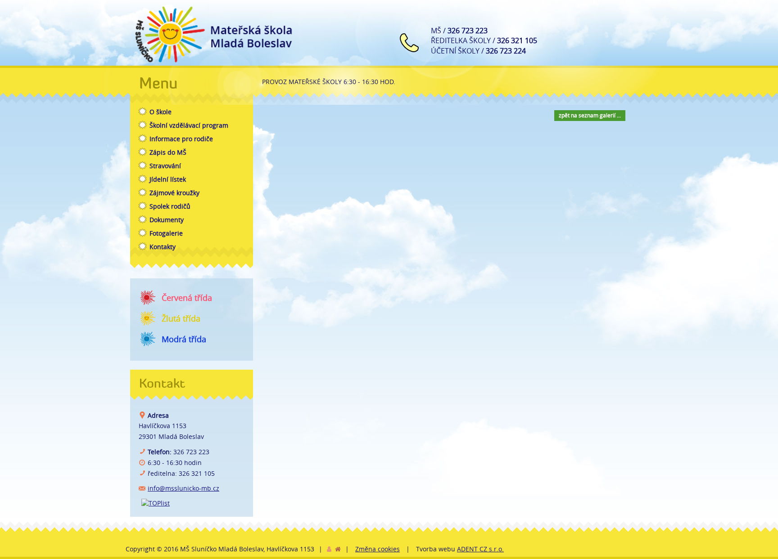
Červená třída (187, 297)
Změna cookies (377, 549)
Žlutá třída (181, 318)
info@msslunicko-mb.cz (183, 488)
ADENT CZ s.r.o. (480, 549)
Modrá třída (184, 339)
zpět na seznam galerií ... (590, 115)
